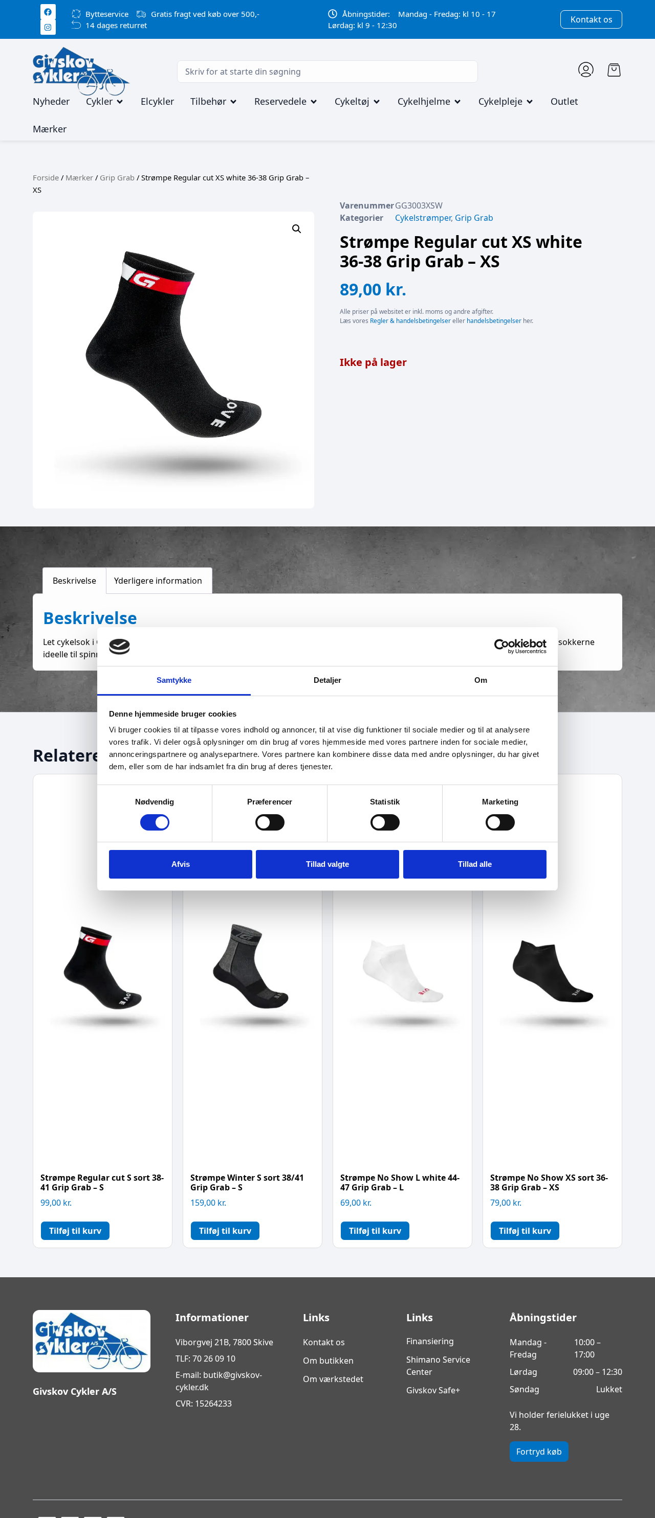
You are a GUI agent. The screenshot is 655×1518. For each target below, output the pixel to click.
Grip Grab (117, 177)
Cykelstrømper (423, 217)
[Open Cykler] (119, 101)
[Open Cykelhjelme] (457, 101)
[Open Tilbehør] (233, 101)
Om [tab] (480, 680)
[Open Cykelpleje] (529, 101)
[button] (297, 229)
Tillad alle (475, 864)
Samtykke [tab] (174, 680)
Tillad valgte (327, 864)
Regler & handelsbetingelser (410, 320)
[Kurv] (614, 70)
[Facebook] (48, 11)
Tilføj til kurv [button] (75, 1230)
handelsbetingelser (494, 320)
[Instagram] (48, 27)
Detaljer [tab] (328, 680)
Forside (46, 177)
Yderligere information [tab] (158, 580)
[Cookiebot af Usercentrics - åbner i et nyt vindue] (502, 646)
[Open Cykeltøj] (376, 101)
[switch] (270, 822)
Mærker (79, 177)
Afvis (180, 864)
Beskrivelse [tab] (74, 580)
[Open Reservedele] (313, 101)
